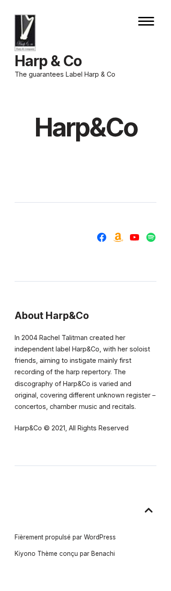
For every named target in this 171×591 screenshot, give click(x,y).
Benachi (103, 553)
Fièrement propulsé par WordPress (65, 537)
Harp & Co (48, 61)
